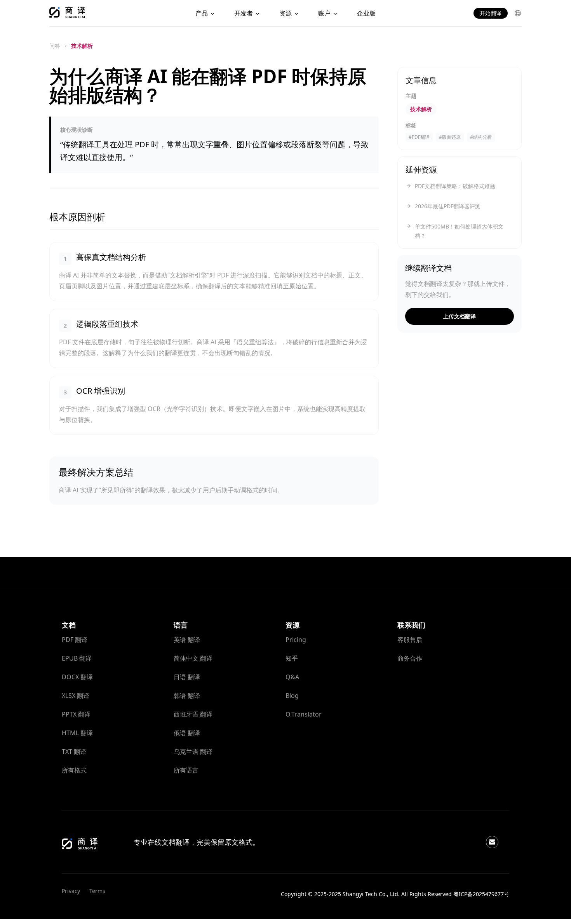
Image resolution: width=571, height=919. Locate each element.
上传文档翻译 (459, 316)
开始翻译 (490, 13)
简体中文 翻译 (193, 658)
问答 (54, 45)
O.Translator (304, 714)
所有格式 (74, 770)
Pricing (296, 639)
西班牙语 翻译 (193, 714)
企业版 (366, 13)
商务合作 (409, 658)
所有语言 (186, 770)
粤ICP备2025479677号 (481, 894)
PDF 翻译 (74, 639)
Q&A (292, 677)
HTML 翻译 (77, 733)
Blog (292, 695)
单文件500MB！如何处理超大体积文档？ (459, 231)
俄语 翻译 (187, 733)
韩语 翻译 (187, 695)
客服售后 (409, 639)
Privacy (71, 891)
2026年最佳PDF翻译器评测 (447, 206)
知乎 (292, 658)
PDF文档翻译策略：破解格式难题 (455, 186)
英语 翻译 (187, 639)
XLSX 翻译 (75, 695)
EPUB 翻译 (77, 658)
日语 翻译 (187, 677)
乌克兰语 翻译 (193, 751)
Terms (97, 891)
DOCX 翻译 (77, 677)
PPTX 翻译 (76, 714)
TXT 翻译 (74, 751)
